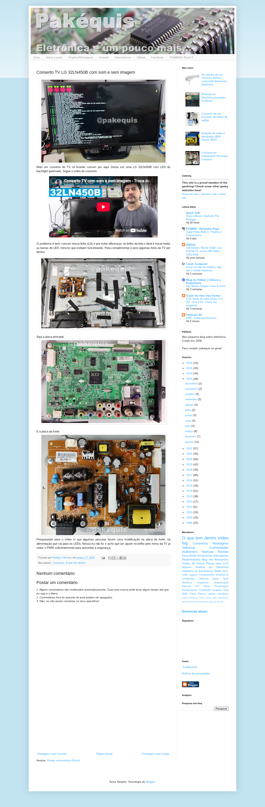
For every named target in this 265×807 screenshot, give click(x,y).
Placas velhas (207, 594)
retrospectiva (188, 601)
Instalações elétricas (195, 578)
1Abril (184, 598)
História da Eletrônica (212, 567)
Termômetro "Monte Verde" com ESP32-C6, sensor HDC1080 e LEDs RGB (204, 251)
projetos (217, 590)
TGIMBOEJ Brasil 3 (181, 57)
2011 (189, 506)
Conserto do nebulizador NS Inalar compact (214, 156)
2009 (189, 517)
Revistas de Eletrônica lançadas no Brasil (213, 97)
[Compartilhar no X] (117, 558)
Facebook (157, 57)
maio (188, 420)
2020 (189, 459)
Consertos (58, 563)
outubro (190, 394)
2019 (189, 464)
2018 (189, 469)
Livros (208, 598)
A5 (193, 563)
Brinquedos (222, 559)
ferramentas (204, 555)
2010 (189, 512)
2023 (189, 378)
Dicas (185, 555)
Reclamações (189, 590)
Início (36, 57)
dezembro (191, 383)
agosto (189, 404)
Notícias (208, 552)
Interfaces (193, 598)
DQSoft (191, 244)
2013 (189, 496)
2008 (189, 522)
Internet (198, 601)
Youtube (104, 57)
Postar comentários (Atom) (63, 760)
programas (203, 582)
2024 (189, 373)
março (189, 431)
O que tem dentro (75, 563)
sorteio (220, 601)
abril (188, 425)
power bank (220, 578)
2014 (189, 490)
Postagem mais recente (52, 753)
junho (189, 415)
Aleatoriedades (191, 559)
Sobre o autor (54, 57)
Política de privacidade (196, 673)
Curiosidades (219, 548)
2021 (189, 453)
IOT (197, 586)
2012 (189, 501)
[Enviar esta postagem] (103, 557)
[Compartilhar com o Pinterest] (125, 558)
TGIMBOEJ (205, 590)
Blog (204, 559)
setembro (191, 399)
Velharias (188, 548)
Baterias (186, 586)
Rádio (218, 570)
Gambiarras (205, 570)
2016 (189, 480)
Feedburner (190, 667)
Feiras (200, 563)
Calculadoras (123, 57)
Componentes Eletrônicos (214, 574)
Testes (186, 563)
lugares (193, 574)
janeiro (189, 441)
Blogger (150, 781)
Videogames (221, 555)
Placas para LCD (217, 563)
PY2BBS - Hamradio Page (202, 228)
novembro (191, 388)
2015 (189, 485)
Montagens (221, 543)
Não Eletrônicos (221, 598)
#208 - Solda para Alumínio (201, 318)
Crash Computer (197, 263)
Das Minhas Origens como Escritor (205, 286)
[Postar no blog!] (114, 558)
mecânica (223, 594)
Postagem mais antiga (155, 753)
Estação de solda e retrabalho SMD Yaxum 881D (213, 136)
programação (221, 582)
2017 (189, 475)
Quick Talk (193, 212)
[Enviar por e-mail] (110, 558)
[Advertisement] (103, 719)
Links (201, 598)
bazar (205, 601)
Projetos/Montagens (80, 57)
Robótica (187, 582)
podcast (212, 601)
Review (223, 552)
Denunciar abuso (194, 611)
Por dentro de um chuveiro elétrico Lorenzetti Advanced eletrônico (213, 79)
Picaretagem (221, 586)
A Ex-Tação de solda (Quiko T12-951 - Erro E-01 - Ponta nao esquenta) (204, 302)
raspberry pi (189, 570)
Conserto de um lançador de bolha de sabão (214, 117)
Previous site (190, 194)
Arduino (186, 567)
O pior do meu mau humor (203, 295)
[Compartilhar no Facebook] (121, 558)
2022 (189, 448)
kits (211, 559)
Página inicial (104, 753)
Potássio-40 (194, 314)
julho (188, 409)
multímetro (189, 552)
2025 (189, 368)
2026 (189, 362)
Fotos (193, 594)
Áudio (193, 555)
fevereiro (191, 436)
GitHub (141, 57)
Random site (209, 194)
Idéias (207, 586)
